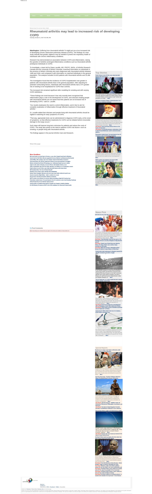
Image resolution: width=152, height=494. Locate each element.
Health (86, 15)
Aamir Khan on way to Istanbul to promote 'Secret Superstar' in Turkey (109, 308)
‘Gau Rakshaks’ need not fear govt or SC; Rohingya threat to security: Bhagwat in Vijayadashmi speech (108, 241)
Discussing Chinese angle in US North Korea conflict (109, 410)
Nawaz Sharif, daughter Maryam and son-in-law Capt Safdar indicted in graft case (50, 173)
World (48, 15)
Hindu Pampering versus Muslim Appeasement (41, 181)
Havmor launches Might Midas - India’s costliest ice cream (44, 175)
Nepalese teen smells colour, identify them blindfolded (43, 171)
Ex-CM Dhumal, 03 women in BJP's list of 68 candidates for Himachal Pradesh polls (51, 185)
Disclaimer (29, 489)
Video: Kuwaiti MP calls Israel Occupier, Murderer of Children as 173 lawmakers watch (51, 166)
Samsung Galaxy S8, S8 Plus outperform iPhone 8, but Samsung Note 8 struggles (50, 161)
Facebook (52, 487)
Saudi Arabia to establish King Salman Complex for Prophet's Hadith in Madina (49, 183)
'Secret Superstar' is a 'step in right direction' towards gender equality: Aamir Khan (109, 280)
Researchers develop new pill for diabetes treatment (43, 176)
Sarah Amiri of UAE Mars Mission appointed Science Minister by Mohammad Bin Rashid (52, 158)
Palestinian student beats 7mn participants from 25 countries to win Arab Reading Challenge (53, 180)
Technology (77, 15)
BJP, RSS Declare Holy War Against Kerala (106, 214)
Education (66, 15)
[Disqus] (61, 255)
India (41, 15)
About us (42, 484)
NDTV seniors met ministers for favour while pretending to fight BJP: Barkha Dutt (50, 178)
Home (33, 15)
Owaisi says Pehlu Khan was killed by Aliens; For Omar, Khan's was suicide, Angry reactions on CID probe (107, 245)
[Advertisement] (76, 23)
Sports (114, 15)
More (108, 98)
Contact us (42, 485)
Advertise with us (40, 489)
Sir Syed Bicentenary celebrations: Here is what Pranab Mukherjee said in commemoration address (109, 131)
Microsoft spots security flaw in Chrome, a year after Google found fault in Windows (50, 156)
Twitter (57, 487)
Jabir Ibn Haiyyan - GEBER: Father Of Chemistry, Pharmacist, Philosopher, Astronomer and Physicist (109, 404)
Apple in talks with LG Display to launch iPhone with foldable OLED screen (48, 164)
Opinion (95, 15)
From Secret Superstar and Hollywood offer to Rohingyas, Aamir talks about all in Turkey (108, 305)
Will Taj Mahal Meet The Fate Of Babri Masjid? (41, 170)
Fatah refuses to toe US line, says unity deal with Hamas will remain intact (48, 168)
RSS (48, 487)
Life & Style (104, 15)
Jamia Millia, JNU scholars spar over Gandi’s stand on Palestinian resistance (49, 159)
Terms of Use (34, 489)
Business (57, 15)
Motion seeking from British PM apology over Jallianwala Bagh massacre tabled (50, 163)
